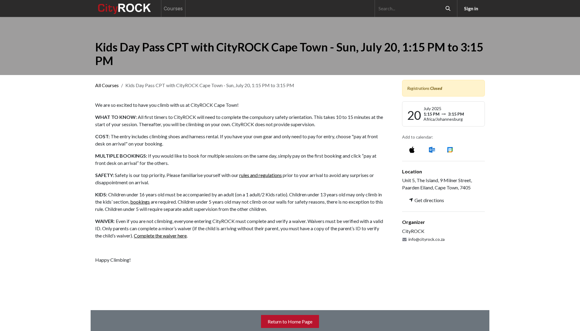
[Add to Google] (449, 149)
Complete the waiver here (160, 235)
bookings (140, 202)
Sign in (471, 8)
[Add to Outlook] (432, 149)
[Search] (448, 8)
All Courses (107, 85)
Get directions (429, 200)
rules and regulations (260, 175)
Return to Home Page (290, 321)
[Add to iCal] (412, 149)
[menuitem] (173, 8)
